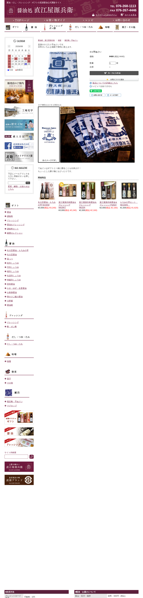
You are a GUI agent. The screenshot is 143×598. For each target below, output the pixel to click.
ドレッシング (13, 220)
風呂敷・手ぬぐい (71, 40)
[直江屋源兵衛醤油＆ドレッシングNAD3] (109, 190)
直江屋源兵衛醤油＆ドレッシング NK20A (88, 204)
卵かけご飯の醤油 (15, 296)
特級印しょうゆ (14, 280)
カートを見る (130, 15)
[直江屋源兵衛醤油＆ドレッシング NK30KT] (68, 190)
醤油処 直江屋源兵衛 (46, 40)
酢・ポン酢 (12, 326)
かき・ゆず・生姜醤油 (17, 288)
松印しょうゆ (13, 263)
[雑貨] (19, 391)
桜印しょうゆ (13, 271)
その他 (10, 383)
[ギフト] (19, 203)
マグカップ (12, 406)
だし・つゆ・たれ (15, 344)
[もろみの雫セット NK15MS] (129, 190)
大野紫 (10, 301)
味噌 (9, 361)
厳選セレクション (15, 233)
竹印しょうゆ (13, 267)
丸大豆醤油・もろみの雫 (17, 250)
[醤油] (19, 241)
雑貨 (59, 40)
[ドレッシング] (19, 313)
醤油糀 (10, 305)
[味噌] (19, 352)
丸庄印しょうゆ (14, 275)
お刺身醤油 (12, 292)
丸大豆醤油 (12, 254)
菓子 (9, 379)
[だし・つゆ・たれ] (19, 335)
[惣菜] (19, 370)
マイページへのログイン (106, 15)
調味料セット (13, 229)
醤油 (9, 212)
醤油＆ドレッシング (16, 225)
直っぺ (10, 259)
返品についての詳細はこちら (105, 83)
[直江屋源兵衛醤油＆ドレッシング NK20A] (88, 190)
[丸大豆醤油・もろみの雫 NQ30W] (47, 190)
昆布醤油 (11, 284)
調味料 (10, 216)
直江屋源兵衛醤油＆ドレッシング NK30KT (67, 204)
